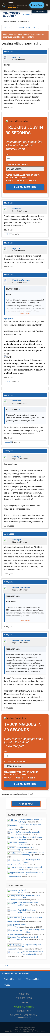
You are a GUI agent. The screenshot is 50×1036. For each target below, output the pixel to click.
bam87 (19, 834)
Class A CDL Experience (17, 165)
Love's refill (22, 890)
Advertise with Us (24, 1007)
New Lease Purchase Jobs (15, 34)
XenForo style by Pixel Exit (25, 1028)
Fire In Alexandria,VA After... (28, 903)
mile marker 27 (13, 922)
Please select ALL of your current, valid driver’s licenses (23, 176)
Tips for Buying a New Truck (27, 937)
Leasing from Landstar (25, 847)
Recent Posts (23, 22)
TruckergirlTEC (13, 949)
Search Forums (10, 22)
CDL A (10, 181)
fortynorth (22, 839)
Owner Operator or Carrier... (33, 952)
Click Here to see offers (23, 37)
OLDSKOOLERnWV (14, 934)
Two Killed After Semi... (26, 910)
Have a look (22, 842)
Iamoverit (16, 208)
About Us (24, 994)
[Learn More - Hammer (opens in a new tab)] (25, 5)
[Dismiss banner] (47, 5)
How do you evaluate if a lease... (31, 837)
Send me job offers (25, 186)
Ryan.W (20, 939)
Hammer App (24, 1011)
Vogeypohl (11, 829)
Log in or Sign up (39, 11)
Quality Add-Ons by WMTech (25, 1029)
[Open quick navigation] (45, 27)
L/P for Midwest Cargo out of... (28, 832)
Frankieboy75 (26, 855)
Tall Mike (21, 844)
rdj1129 (16, 57)
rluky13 (19, 850)
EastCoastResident (21, 280)
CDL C (33, 181)
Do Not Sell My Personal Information (24, 1016)
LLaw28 (20, 869)
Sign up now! (26, 803)
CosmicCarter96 (29, 954)
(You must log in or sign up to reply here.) (17, 794)
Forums (27, 14)
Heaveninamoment (21, 587)
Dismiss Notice (46, 34)
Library (24, 1002)
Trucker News (24, 998)
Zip (7, 154)
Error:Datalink (20, 925)
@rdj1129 (8, 318)
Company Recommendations (32, 852)
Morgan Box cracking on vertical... (30, 867)
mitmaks (21, 892)
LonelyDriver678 (13, 900)
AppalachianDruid (14, 877)
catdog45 (8, 442)
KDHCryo (21, 822)
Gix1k (17, 927)
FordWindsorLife (14, 864)
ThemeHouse (40, 1031)
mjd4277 (21, 905)
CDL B (22, 181)
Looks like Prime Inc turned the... (30, 820)
